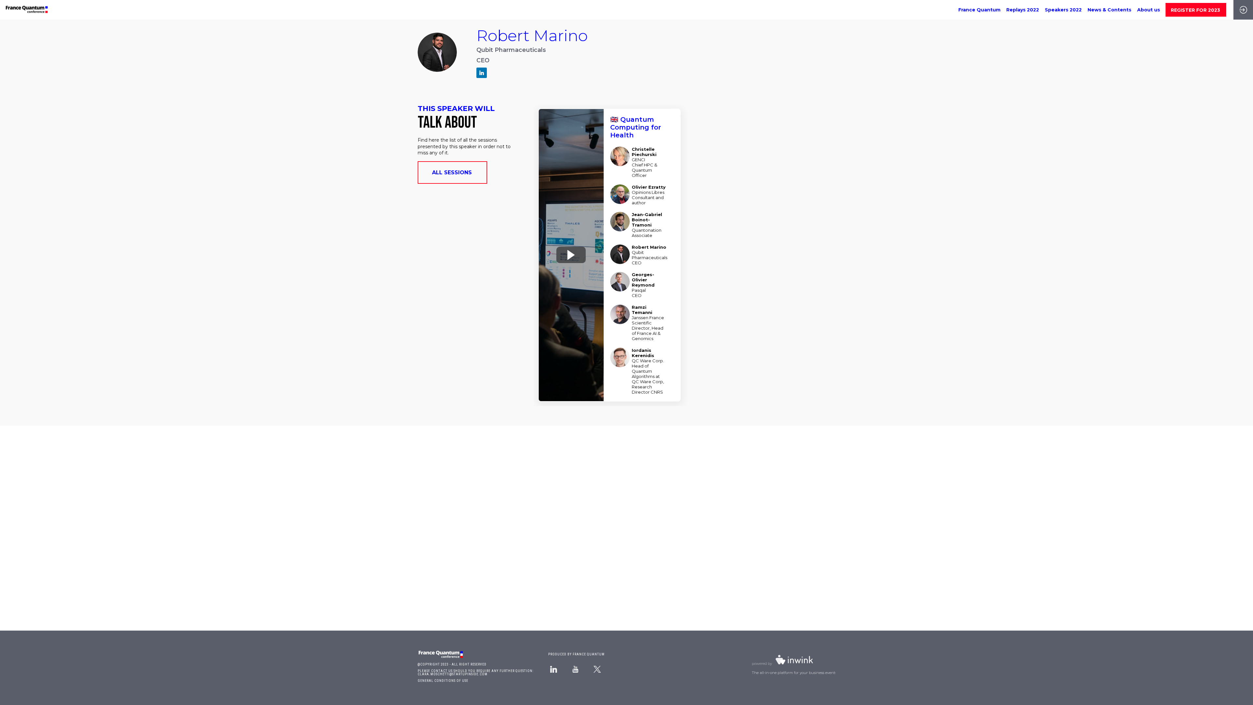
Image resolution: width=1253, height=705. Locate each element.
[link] (979, 10)
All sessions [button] (452, 172)
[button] (1196, 10)
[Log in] (1243, 10)
